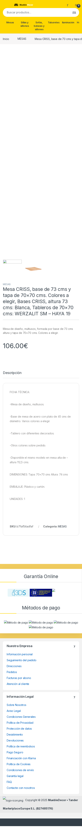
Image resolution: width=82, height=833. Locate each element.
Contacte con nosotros (21, 787)
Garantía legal (15, 776)
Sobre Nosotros (16, 704)
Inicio (6, 38)
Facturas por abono (19, 678)
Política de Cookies (19, 764)
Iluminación (68, 22)
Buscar (74, 12)
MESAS (22, 38)
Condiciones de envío (20, 770)
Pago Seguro (15, 752)
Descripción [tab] (12, 373)
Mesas (10, 22)
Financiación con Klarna (21, 758)
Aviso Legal (14, 710)
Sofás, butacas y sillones (39, 26)
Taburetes (53, 22)
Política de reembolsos (21, 746)
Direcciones (14, 666)
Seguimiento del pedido (21, 660)
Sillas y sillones (24, 24)
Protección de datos (19, 728)
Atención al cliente (18, 683)
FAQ (9, 782)
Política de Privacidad (20, 722)
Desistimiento (15, 734)
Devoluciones (15, 740)
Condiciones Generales (21, 716)
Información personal (20, 654)
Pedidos (12, 672)
